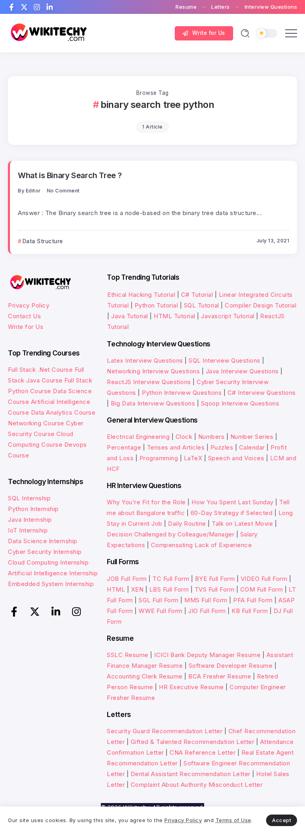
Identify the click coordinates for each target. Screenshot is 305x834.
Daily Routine (187, 523)
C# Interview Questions (262, 392)
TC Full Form (170, 578)
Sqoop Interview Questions (240, 403)
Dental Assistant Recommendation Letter (191, 774)
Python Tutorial (156, 305)
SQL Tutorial (201, 305)
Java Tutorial (129, 316)
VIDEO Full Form (264, 578)
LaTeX (193, 458)
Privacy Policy (28, 305)
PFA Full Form (253, 600)
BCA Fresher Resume (219, 676)
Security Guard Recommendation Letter (164, 731)
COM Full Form (261, 589)
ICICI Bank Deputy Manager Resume (207, 655)
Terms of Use (233, 820)
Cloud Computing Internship (48, 562)
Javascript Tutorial (228, 316)
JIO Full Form (207, 611)
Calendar (252, 447)
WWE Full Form (161, 611)
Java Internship (30, 519)
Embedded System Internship (51, 584)
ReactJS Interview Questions (149, 382)
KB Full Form (250, 611)
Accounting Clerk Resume (145, 676)
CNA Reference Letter (203, 752)
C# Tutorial (198, 294)
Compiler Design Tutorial (260, 305)
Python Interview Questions (182, 392)
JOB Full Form (127, 578)
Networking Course (36, 423)
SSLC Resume (128, 655)
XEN (137, 589)
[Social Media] (11, 7)
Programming (158, 458)
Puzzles (222, 447)
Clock (184, 436)
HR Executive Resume (191, 687)
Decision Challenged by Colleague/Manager (170, 534)
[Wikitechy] (47, 33)
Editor (33, 191)
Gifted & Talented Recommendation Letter (193, 742)
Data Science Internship (42, 541)
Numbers (211, 436)
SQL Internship (29, 498)
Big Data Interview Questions (153, 403)
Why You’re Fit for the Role (146, 502)
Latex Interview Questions (145, 360)
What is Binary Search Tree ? (70, 175)
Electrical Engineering (138, 436)
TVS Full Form (215, 589)
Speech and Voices (236, 458)
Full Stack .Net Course (40, 369)
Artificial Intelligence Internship (53, 573)
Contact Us (24, 316)
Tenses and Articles (176, 447)
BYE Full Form (215, 578)
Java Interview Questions (242, 371)
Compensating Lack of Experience (201, 545)
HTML (116, 589)
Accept (281, 820)
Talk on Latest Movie (242, 523)
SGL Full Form (159, 600)
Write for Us (25, 327)
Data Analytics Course (63, 412)
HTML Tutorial (174, 316)
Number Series (252, 436)
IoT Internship (28, 530)
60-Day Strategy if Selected (232, 513)
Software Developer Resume (231, 665)
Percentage (124, 447)
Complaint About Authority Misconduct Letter (197, 784)
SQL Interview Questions (225, 360)
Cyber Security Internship (45, 551)
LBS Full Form (169, 589)
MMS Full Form (206, 600)
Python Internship (33, 509)
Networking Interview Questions (153, 371)
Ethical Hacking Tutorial (141, 294)
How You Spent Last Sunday (232, 502)
